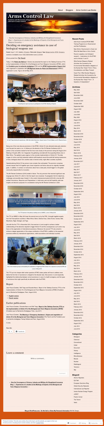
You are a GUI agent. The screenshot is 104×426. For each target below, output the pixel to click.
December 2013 (78, 279)
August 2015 (77, 224)
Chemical (76, 339)
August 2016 (77, 194)
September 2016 (78, 191)
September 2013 (78, 288)
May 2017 (77, 169)
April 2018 (77, 150)
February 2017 (78, 178)
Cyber (75, 345)
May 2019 (77, 128)
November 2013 (78, 282)
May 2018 (77, 147)
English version (14, 296)
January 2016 (78, 211)
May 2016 (77, 202)
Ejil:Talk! (76, 380)
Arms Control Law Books (86, 10)
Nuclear (76, 361)
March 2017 (77, 175)
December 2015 (78, 213)
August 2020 (77, 109)
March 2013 (77, 304)
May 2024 (77, 90)
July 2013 (77, 293)
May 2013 (77, 299)
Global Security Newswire (81, 386)
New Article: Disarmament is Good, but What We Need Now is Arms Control (85, 50)
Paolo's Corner (78, 397)
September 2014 (78, 255)
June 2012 (77, 329)
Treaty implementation (27, 54)
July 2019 (77, 123)
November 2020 (78, 101)
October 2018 (78, 139)
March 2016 (77, 208)
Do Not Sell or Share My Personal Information (55, 411)
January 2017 (78, 180)
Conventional (77, 342)
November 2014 (78, 249)
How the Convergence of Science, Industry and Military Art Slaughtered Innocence (35, 38)
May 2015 (77, 233)
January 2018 (78, 158)
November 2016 (78, 186)
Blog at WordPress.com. (32, 411)
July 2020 (77, 112)
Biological (39, 52)
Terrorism (76, 367)
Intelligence (77, 353)
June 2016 (77, 200)
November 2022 (78, 95)
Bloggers (69, 10)
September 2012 (78, 321)
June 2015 (77, 230)
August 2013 (77, 290)
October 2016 (78, 189)
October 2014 (78, 252)
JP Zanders (26, 52)
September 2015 (78, 222)
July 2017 (77, 164)
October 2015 (78, 219)
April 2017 (77, 172)
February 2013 (78, 307)
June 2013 (77, 296)
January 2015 (78, 244)
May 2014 (77, 266)
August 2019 (77, 120)
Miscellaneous (78, 356)
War (75, 370)
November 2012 (78, 315)
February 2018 (78, 156)
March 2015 (77, 238)
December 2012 (78, 312)
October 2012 (78, 318)
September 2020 (78, 106)
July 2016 (77, 197)
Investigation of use (17, 54)
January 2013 (78, 310)
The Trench (21, 58)
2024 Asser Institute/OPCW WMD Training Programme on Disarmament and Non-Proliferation (85, 44)
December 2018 (78, 134)
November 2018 (78, 136)
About (60, 10)
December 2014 (78, 246)
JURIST (76, 394)
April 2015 (77, 235)
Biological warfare (50, 52)
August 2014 (77, 257)
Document (77, 348)
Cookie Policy (40, 423)
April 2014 (77, 268)
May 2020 (77, 117)
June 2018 (77, 145)
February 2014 (78, 274)
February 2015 (78, 241)
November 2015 (78, 216)
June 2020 (77, 114)
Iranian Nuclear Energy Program (83, 391)
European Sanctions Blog (81, 383)
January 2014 (78, 277)
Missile (76, 359)
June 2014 (77, 263)
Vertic (75, 402)
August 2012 (77, 323)
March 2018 (77, 153)
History (76, 350)
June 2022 (77, 98)
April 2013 (77, 301)
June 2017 (77, 167)
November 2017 (78, 161)
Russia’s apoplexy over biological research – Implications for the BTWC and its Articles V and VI (85, 56)
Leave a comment (38, 54)
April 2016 (77, 205)
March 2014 (77, 271)
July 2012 (77, 326)
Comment (62, 373)
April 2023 (77, 92)
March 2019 (77, 131)
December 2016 (78, 183)
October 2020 (78, 103)
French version (13, 298)
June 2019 (77, 125)
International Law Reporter (81, 389)
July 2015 (77, 227)
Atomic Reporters (79, 378)
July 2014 (77, 260)
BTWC (56, 52)
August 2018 (77, 142)
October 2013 (78, 285)
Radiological (77, 364)
